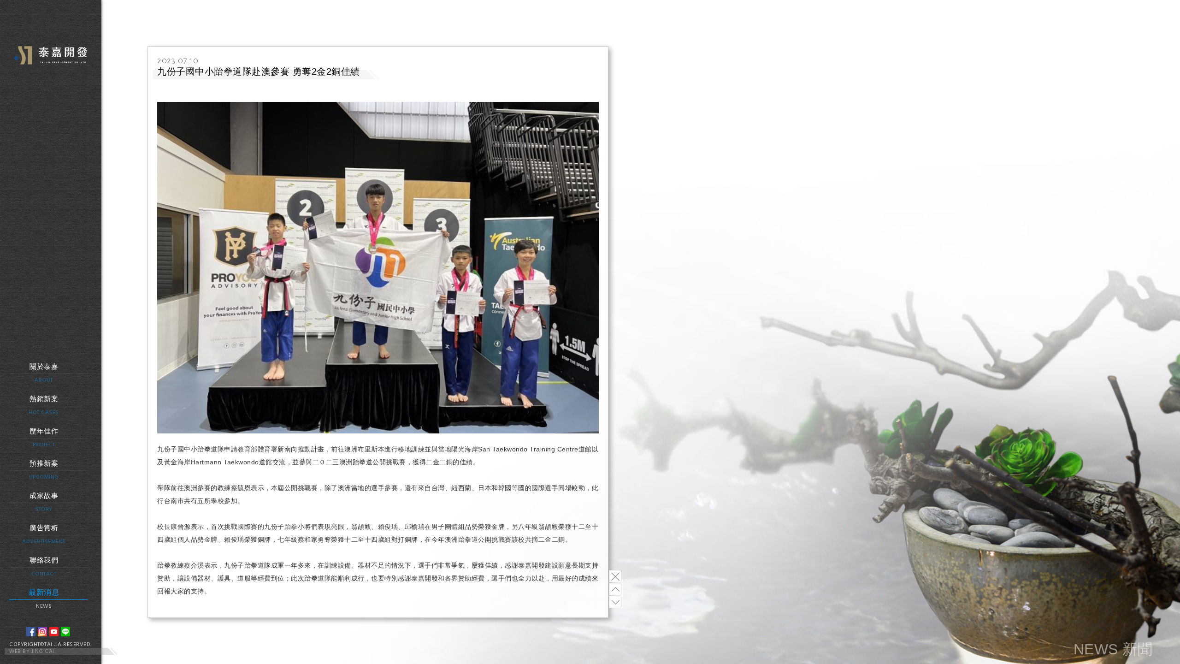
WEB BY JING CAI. (32, 651)
